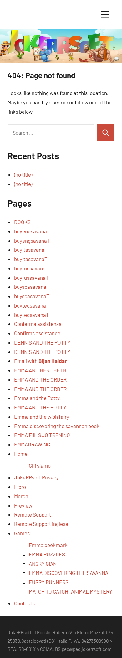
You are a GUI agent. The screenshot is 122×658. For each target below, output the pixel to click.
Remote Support (32, 514)
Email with (40, 361)
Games (22, 533)
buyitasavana (29, 249)
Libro (20, 487)
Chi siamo (40, 465)
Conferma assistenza (38, 324)
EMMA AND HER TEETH (40, 370)
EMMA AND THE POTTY (40, 407)
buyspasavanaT (31, 296)
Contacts (24, 603)
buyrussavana (30, 268)
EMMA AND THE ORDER (40, 379)
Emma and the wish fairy (41, 416)
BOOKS (22, 222)
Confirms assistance (37, 333)
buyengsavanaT (32, 240)
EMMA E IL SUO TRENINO (42, 435)
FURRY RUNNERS (49, 582)
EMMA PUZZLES (47, 554)
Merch (21, 496)
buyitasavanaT (31, 259)
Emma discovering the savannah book (56, 426)
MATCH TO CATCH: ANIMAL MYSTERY (70, 591)
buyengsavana (30, 231)
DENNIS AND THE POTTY (42, 342)
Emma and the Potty (37, 398)
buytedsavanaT (31, 315)
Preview (23, 505)
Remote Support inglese (41, 524)
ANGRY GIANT (44, 563)
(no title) (23, 174)
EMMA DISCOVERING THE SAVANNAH (70, 573)
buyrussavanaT (31, 277)
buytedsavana (30, 305)
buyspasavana (30, 287)
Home (21, 454)
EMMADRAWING (32, 444)
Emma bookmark (48, 545)
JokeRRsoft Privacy (36, 477)
